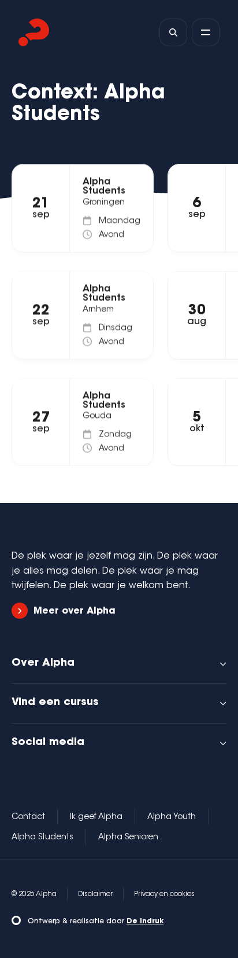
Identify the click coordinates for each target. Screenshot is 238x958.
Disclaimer (95, 894)
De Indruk (145, 921)
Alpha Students (42, 838)
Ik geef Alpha (96, 817)
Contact (28, 817)
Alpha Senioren (128, 838)
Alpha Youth (171, 817)
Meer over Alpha (75, 611)
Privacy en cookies (164, 894)
